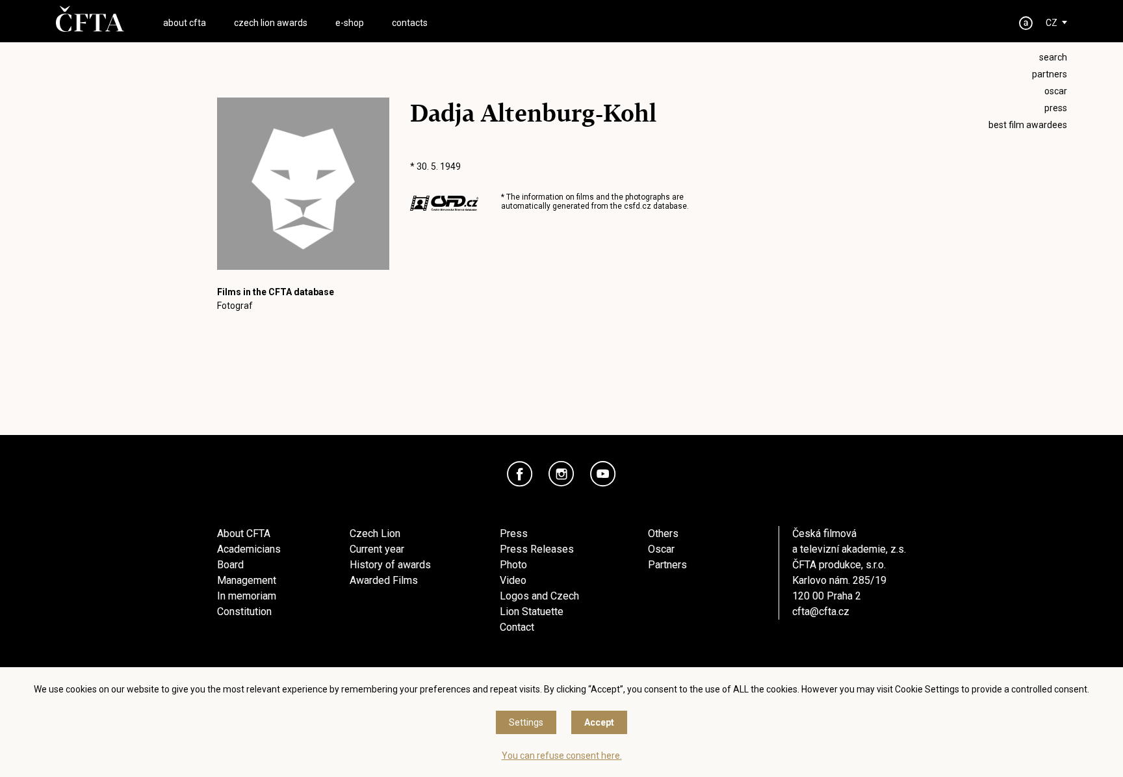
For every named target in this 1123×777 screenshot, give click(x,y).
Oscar (661, 549)
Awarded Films (384, 580)
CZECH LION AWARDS (270, 23)
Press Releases (537, 549)
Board (230, 565)
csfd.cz (637, 206)
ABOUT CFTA (184, 23)
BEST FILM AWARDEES (1027, 125)
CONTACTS (410, 23)
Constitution (244, 611)
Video (513, 580)
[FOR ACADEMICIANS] (1026, 23)
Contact (517, 627)
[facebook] (520, 474)
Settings (526, 722)
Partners (667, 565)
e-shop (349, 23)
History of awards (390, 565)
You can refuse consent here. (562, 755)
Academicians (249, 549)
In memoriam (246, 596)
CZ (1051, 23)
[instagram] (561, 474)
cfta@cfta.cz (820, 611)
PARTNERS (1049, 74)
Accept (599, 722)
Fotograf (235, 305)
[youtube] (603, 474)
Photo (513, 565)
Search (1053, 57)
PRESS (1055, 108)
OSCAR (1055, 91)
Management (246, 580)
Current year (377, 549)
